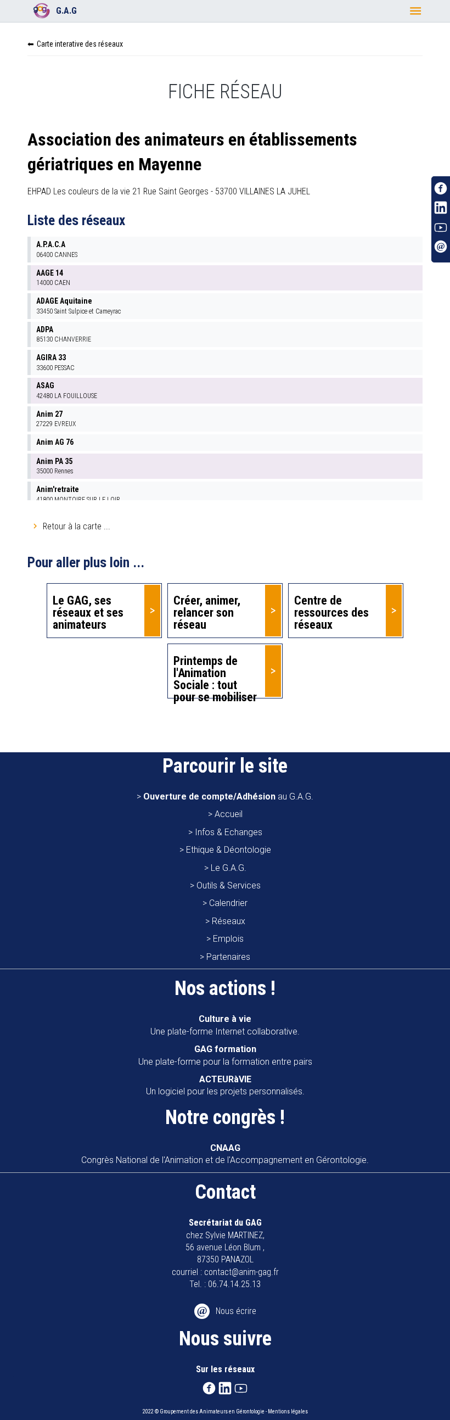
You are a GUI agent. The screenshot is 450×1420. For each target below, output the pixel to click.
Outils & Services (228, 885)
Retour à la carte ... (76, 526)
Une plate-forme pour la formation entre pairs (225, 1055)
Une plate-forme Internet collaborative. (225, 1025)
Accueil (229, 814)
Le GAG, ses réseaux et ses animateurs (88, 612)
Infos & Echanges (228, 832)
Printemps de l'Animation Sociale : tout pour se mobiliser (215, 676)
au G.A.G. (228, 796)
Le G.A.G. (228, 868)
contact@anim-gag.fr (241, 1272)
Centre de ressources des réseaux (331, 612)
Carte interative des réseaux (80, 44)
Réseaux (228, 921)
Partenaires (228, 957)
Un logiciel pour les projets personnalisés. (225, 1085)
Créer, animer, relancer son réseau (206, 612)
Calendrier (228, 903)
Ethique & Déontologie (228, 850)
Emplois (228, 938)
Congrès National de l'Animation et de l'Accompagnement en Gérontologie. (225, 1154)
